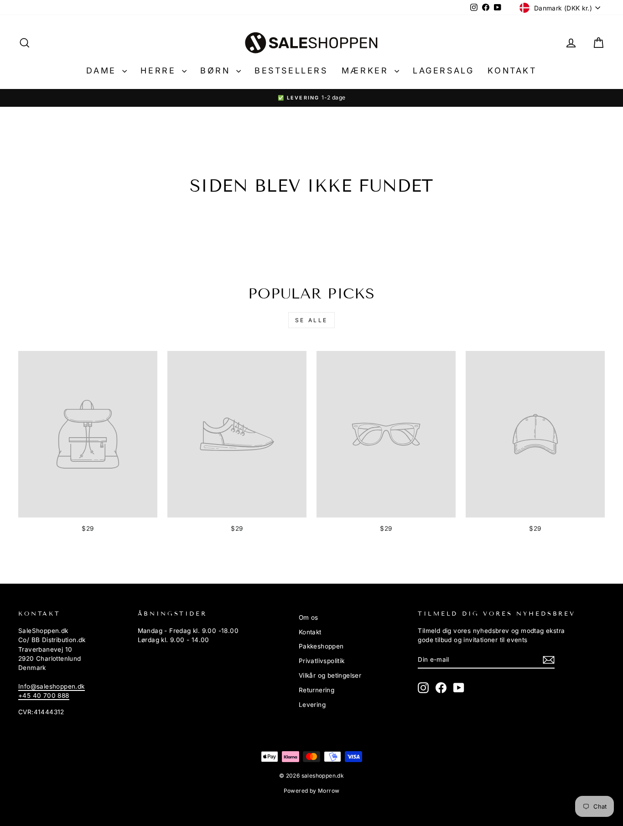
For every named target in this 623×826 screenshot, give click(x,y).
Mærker (367, 70)
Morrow (328, 790)
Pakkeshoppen (321, 646)
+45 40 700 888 (43, 695)
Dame (103, 70)
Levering (312, 704)
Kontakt (512, 70)
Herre (160, 70)
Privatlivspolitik (322, 660)
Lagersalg (443, 70)
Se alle (311, 320)
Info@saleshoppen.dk (51, 686)
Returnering (316, 690)
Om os (308, 617)
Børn (217, 70)
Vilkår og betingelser (330, 675)
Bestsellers (291, 70)
